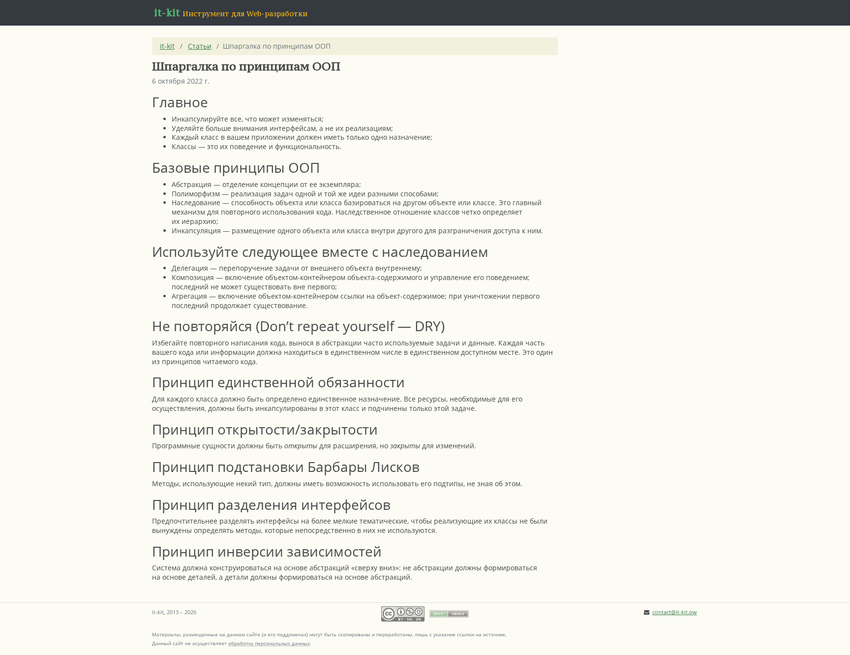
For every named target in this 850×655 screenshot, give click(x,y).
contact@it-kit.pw (674, 612)
